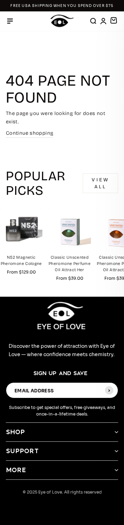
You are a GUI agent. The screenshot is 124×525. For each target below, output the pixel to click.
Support (22, 451)
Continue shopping (29, 133)
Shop (15, 432)
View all (100, 183)
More (16, 470)
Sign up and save (60, 373)
